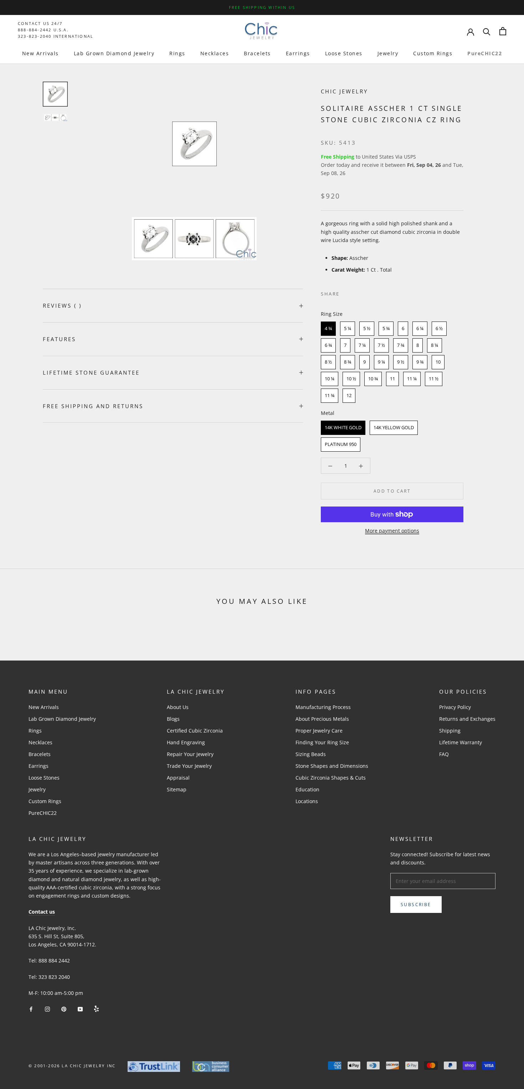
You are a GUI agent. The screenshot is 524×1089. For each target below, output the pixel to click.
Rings (177, 53)
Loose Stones (344, 53)
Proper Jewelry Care (319, 730)
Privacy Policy (455, 707)
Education (307, 789)
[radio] (328, 329)
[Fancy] (96, 1008)
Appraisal (178, 777)
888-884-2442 (34, 29)
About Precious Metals (322, 718)
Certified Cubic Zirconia (195, 730)
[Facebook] (346, 292)
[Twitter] (356, 292)
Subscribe (416, 904)
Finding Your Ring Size (322, 742)
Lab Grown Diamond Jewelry (114, 53)
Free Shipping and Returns (93, 406)
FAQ (444, 754)
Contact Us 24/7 (40, 23)
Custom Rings (432, 53)
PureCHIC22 (484, 53)
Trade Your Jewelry (189, 765)
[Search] (486, 31)
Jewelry (388, 53)
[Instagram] (47, 1008)
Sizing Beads (311, 754)
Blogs (173, 718)
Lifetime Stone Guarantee (91, 372)
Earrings (298, 53)
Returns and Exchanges (467, 718)
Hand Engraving (186, 742)
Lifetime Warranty (460, 742)
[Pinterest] (365, 292)
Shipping (450, 730)
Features (59, 339)
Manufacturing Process (323, 707)
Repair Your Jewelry (190, 754)
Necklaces (214, 53)
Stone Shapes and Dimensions (332, 765)
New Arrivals (40, 53)
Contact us (42, 911)
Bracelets (257, 53)
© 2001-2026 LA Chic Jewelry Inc (72, 1065)
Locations (307, 801)
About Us (178, 707)
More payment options (392, 530)
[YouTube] (80, 1008)
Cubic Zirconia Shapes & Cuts (331, 777)
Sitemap (176, 789)
